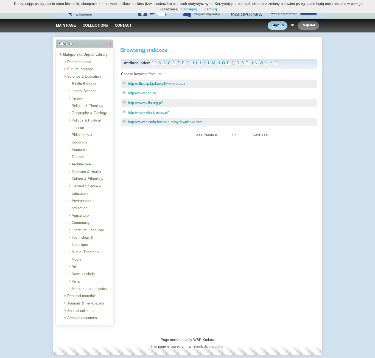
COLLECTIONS (95, 25)
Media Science (84, 84)
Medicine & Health (86, 172)
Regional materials (82, 296)
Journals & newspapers (85, 303)
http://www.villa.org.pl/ (145, 103)
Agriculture (80, 215)
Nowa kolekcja (83, 274)
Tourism (78, 157)
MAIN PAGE (66, 25)
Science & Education (84, 76)
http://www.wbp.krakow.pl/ (148, 112)
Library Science (84, 91)
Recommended (79, 62)
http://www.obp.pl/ (142, 93)
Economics (80, 150)
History (77, 98)
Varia (76, 281)
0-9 (154, 63)
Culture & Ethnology (87, 179)
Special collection (81, 311)
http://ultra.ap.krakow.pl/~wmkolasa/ (156, 83)
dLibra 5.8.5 (214, 346)
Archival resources (82, 318)
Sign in (278, 25)
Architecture (81, 164)
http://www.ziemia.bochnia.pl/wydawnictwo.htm (165, 122)
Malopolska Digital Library (85, 54)
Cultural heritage (80, 69)
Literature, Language (88, 230)
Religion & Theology (87, 106)
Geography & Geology (89, 113)
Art (74, 266)
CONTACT (123, 25)
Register (308, 25)
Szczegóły (189, 9)
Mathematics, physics (89, 289)
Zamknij (210, 9)
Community (81, 223)
